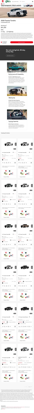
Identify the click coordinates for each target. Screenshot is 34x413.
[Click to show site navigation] (32, 1)
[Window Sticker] (15, 162)
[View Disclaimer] (10, 163)
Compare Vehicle (6, 176)
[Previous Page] (25, 387)
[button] (16, 144)
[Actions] (15, 152)
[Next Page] (27, 387)
